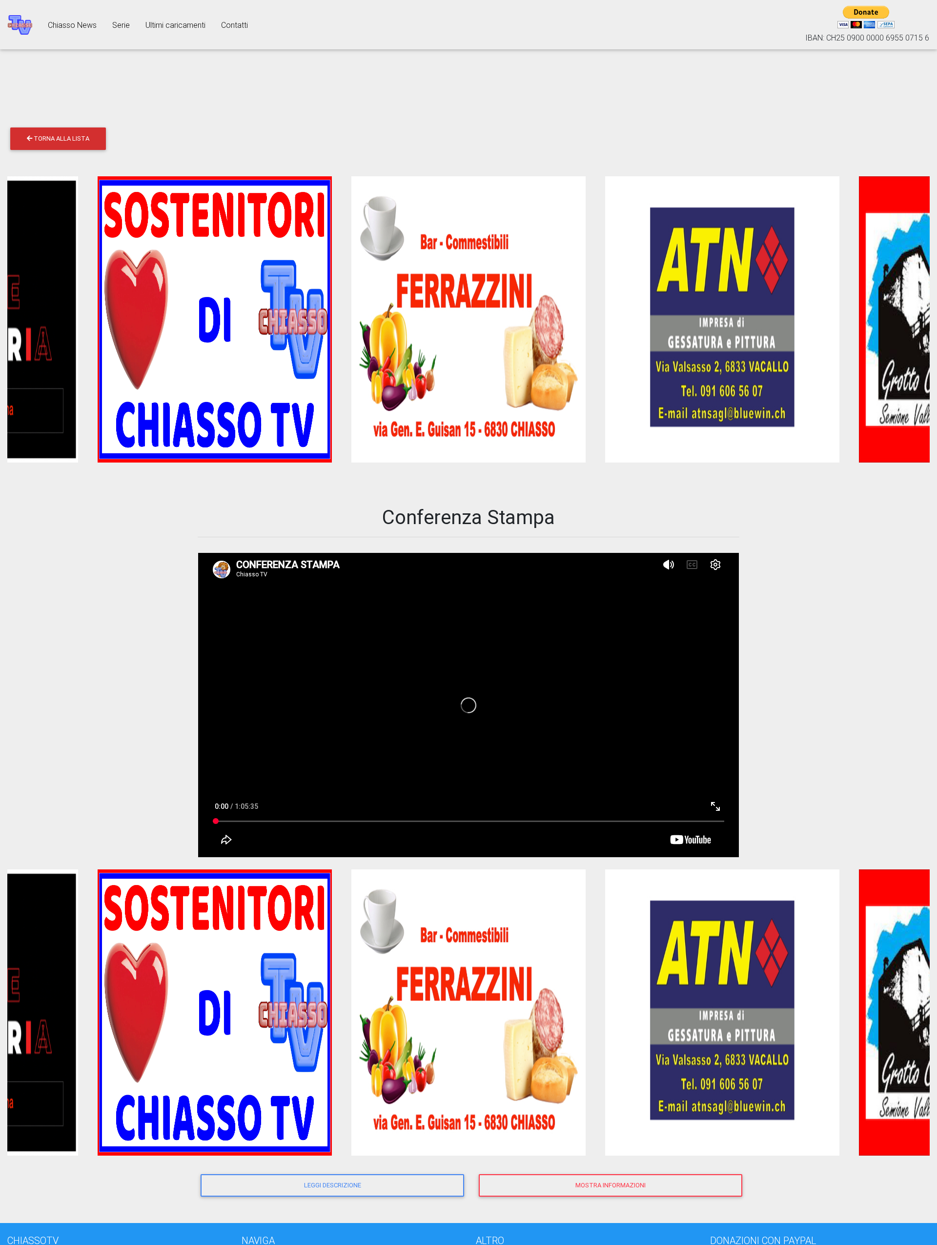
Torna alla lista (60, 138)
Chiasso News (72, 25)
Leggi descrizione (332, 1185)
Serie (121, 25)
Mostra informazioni (610, 1185)
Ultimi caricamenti (175, 25)
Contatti (234, 25)
